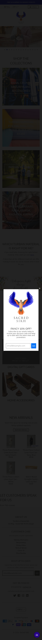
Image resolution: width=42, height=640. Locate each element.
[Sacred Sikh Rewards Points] (37, 635)
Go (33, 346)
